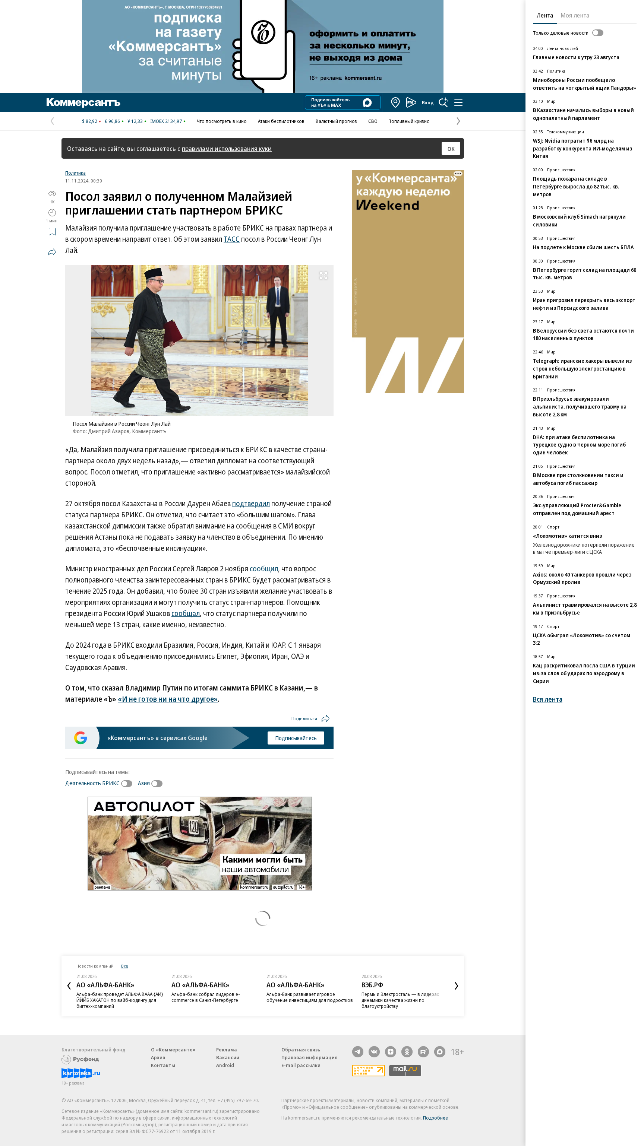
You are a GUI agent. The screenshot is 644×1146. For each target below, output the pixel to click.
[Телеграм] (357, 1051)
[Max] (439, 1051)
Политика (75, 172)
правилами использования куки (227, 148)
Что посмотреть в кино (222, 121)
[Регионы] (395, 102)
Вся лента (547, 699)
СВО (373, 121)
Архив (158, 1057)
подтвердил (251, 503)
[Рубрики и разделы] (458, 102)
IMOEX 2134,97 (166, 121)
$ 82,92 (89, 121)
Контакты (163, 1065)
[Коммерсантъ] (83, 102)
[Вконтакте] (374, 1051)
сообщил (264, 569)
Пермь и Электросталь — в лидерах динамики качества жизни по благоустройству (400, 1000)
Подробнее (435, 1117)
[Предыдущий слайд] (68, 985)
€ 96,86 (112, 121)
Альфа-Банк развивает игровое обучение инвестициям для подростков (309, 997)
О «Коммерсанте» (173, 1049)
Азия (144, 783)
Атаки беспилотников (281, 121)
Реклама (226, 1049)
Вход (428, 102)
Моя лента (575, 15)
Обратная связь (300, 1049)
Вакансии (227, 1057)
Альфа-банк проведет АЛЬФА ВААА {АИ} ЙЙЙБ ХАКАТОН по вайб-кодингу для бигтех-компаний (119, 1000)
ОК (451, 148)
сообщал (185, 613)
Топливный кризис (409, 121)
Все (124, 966)
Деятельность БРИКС (92, 783)
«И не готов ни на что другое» (168, 699)
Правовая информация (309, 1057)
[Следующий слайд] (456, 985)
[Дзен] (390, 1051)
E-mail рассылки (301, 1065)
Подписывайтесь (296, 738)
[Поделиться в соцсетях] (52, 251)
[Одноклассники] (407, 1051)
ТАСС (232, 239)
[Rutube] (423, 1051)
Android (225, 1065)
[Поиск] (443, 102)
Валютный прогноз (336, 121)
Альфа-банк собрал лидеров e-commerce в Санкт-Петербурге (205, 997)
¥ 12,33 (135, 121)
